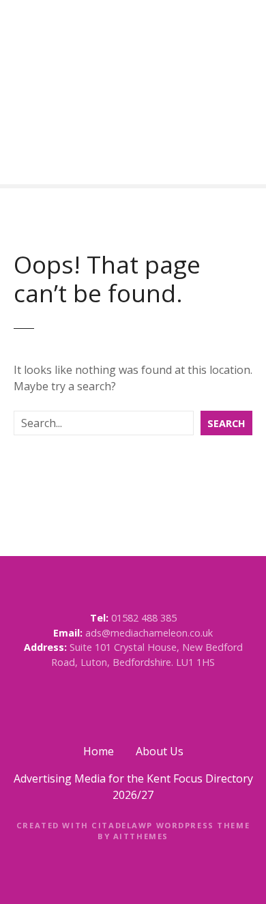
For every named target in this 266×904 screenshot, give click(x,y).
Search (226, 423)
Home (98, 751)
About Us (159, 751)
